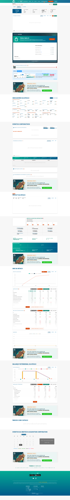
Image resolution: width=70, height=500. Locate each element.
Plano (27, 487)
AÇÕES (30, 1)
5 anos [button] (50, 15)
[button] (18, 1)
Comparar (55, 4)
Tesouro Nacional (44, 482)
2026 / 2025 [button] (48, 140)
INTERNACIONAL (25, 1)
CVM (40, 482)
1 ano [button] (47, 15)
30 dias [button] (42, 15)
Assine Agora (52, 39)
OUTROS (39, 1)
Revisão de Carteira (44, 1)
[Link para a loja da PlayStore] (32, 475)
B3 (39, 482)
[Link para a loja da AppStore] (38, 475)
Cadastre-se (51, 1)
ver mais (27, 328)
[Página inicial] (14, 1)
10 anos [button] (52, 271)
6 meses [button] (45, 15)
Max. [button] (55, 140)
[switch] (35, 30)
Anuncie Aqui (42, 487)
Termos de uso (35, 488)
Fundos (35, 1)
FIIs (33, 1)
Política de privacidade (36, 487)
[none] (35, 87)
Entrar (56, 1)
